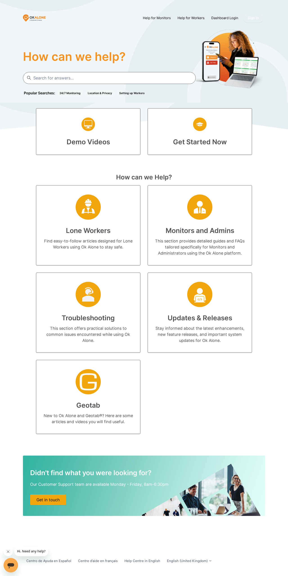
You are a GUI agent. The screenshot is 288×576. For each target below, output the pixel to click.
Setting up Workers (132, 93)
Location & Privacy (100, 93)
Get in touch (48, 499)
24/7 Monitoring (70, 93)
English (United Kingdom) (188, 561)
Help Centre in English (142, 561)
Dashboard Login (224, 18)
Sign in (253, 18)
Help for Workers (191, 18)
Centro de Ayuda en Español (48, 561)
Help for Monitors (157, 18)
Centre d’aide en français (98, 561)
